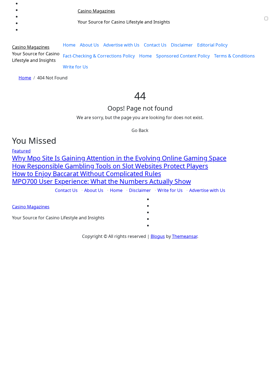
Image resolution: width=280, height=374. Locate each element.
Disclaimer (182, 45)
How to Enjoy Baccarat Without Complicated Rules (86, 173)
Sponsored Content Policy (183, 56)
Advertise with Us (121, 45)
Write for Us (75, 67)
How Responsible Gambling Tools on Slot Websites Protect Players (110, 166)
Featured (21, 151)
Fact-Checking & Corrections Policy (99, 56)
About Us (89, 45)
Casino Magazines (96, 11)
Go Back (140, 130)
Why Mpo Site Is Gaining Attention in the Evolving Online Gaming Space (119, 158)
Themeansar (184, 236)
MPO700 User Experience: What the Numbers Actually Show (101, 181)
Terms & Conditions (234, 56)
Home (69, 45)
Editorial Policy (212, 45)
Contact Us (155, 45)
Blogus (158, 236)
